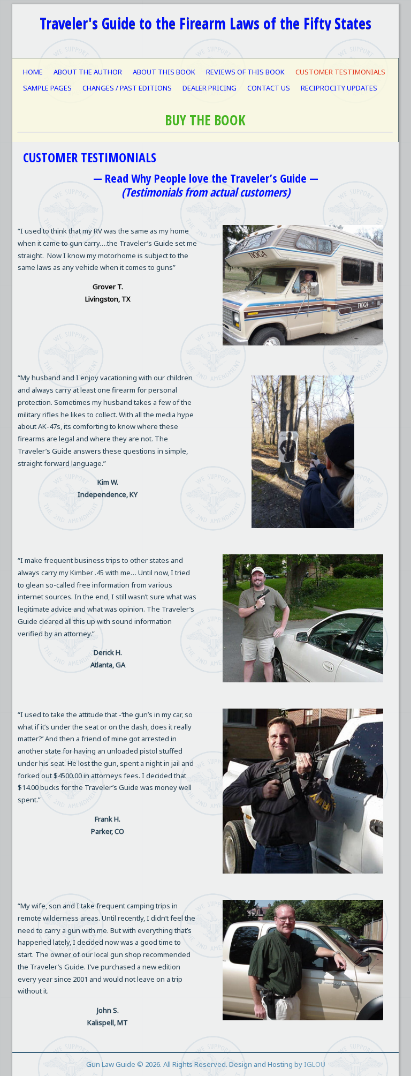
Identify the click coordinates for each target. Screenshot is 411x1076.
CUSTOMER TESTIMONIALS (340, 72)
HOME (33, 72)
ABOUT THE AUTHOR (88, 72)
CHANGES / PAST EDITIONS (127, 88)
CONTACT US (268, 88)
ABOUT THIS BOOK (164, 72)
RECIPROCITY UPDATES (339, 88)
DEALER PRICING (209, 88)
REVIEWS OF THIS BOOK (245, 72)
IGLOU (314, 1064)
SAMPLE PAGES (47, 88)
